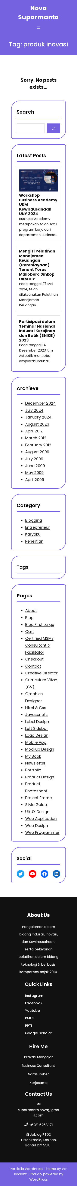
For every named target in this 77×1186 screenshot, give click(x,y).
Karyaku (32, 534)
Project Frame (38, 797)
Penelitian (34, 541)
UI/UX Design (37, 811)
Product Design (39, 777)
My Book (33, 756)
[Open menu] (38, 27)
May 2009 (34, 472)
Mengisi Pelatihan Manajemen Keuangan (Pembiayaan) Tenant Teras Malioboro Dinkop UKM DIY (37, 265)
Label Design (37, 721)
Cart (29, 631)
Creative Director (41, 673)
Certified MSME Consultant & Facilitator (39, 645)
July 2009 (34, 458)
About (31, 610)
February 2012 (38, 445)
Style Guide (36, 804)
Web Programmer (42, 832)
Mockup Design (39, 749)
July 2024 (34, 410)
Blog (29, 617)
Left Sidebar (36, 728)
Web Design (36, 825)
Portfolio (33, 770)
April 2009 (34, 479)
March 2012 (35, 438)
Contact (33, 666)
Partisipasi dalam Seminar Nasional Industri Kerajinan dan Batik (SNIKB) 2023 (37, 330)
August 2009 (37, 451)
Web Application (41, 818)
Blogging (33, 520)
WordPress (38, 1179)
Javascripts (36, 714)
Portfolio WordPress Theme (33, 1168)
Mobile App (35, 742)
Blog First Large (39, 624)
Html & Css (35, 707)
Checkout (34, 659)
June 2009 (35, 465)
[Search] (53, 128)
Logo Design (36, 735)
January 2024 (38, 417)
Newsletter (35, 763)
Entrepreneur (37, 527)
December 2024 (40, 403)
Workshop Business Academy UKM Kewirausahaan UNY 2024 (38, 204)
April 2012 (34, 431)
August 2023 (37, 424)
